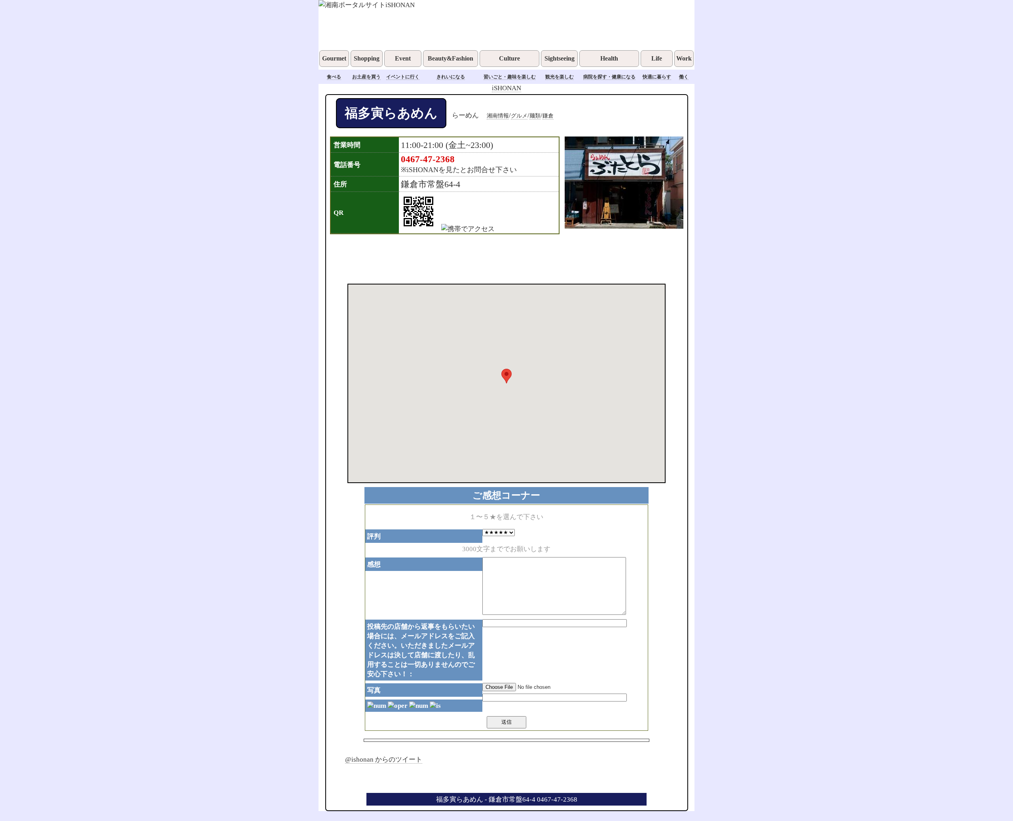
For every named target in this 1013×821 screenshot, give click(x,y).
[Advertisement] (496, 258)
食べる (334, 77)
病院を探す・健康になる (609, 77)
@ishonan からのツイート (383, 759)
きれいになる (450, 77)
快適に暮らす (657, 77)
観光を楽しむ (559, 77)
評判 (374, 536)
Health (609, 58)
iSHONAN (506, 88)
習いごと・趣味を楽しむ (510, 77)
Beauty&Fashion (450, 58)
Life (656, 58)
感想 (374, 564)
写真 (374, 690)
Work (684, 58)
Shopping (366, 58)
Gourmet (334, 58)
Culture (509, 58)
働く (684, 77)
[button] (506, 376)
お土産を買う (366, 77)
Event (403, 58)
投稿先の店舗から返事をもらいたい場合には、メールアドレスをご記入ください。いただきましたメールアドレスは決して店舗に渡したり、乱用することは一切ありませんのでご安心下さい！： (421, 650)
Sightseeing (559, 58)
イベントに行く (402, 77)
